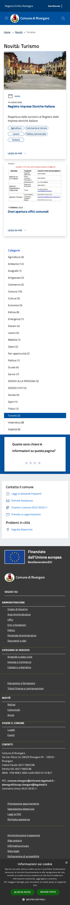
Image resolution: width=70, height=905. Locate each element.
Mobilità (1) (14, 340)
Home (7, 32)
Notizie (11, 704)
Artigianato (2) (16, 278)
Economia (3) (15, 305)
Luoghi (11, 730)
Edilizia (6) (13, 312)
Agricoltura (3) (16, 257)
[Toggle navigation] (6, 18)
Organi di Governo (17, 609)
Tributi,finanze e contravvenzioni (25, 688)
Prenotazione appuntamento (23, 804)
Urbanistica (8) (16, 422)
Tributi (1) (13, 409)
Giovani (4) (14, 326)
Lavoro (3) (13, 333)
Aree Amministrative (19, 614)
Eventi (11, 735)
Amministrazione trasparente (23, 835)
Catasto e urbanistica (19, 667)
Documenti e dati (16, 641)
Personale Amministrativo (21, 635)
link (35, 885)
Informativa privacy (18, 846)
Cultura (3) (14, 298)
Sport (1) (12, 402)
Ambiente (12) (16, 264)
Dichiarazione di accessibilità (23, 856)
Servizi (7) (13, 374)
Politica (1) (14, 360)
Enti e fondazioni (16, 625)
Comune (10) (15, 291)
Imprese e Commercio (19, 662)
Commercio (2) (16, 285)
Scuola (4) (13, 367)
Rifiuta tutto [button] (48, 892)
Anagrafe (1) (14, 271)
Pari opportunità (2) (18, 353)
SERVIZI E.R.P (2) (17, 388)
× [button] (66, 863)
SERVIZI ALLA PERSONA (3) (23, 381)
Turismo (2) (14, 415)
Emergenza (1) (16, 319)
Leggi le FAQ (14, 814)
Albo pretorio (14, 840)
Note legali (13, 851)
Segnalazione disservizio (20, 809)
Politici (11, 630)
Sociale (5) (13, 395)
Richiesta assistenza (18, 819)
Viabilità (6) (14, 429)
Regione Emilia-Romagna (19, 6)
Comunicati (13, 710)
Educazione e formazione (21, 683)
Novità (18, 32)
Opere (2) (13, 347)
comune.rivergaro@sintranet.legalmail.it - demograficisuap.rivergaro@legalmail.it (28, 783)
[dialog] (35, 882)
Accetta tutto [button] (22, 892)
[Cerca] (63, 18)
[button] (35, 899)
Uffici (10, 620)
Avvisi (17, 96)
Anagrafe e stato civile (19, 657)
